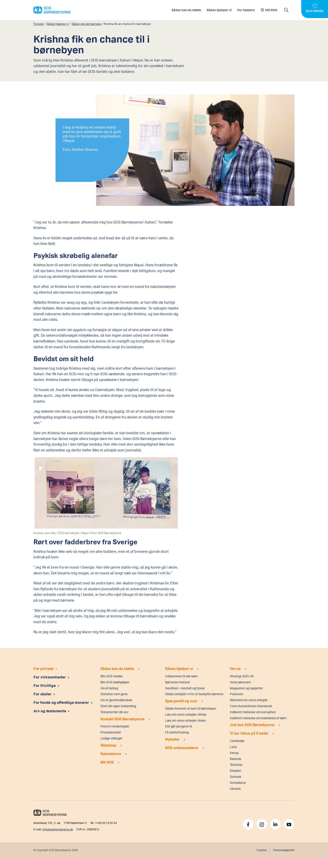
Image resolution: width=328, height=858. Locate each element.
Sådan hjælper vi (219, 10)
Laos (233, 747)
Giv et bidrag (109, 688)
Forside (38, 24)
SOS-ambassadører (182, 747)
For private (43, 668)
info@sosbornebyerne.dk (57, 829)
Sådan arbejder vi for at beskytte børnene (194, 694)
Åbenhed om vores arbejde (249, 700)
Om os (235, 668)
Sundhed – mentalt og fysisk (185, 688)
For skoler (42, 693)
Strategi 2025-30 (242, 676)
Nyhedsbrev (110, 753)
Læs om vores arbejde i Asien (185, 720)
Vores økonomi (240, 682)
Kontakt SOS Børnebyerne (122, 719)
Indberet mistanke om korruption (253, 712)
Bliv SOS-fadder (111, 676)
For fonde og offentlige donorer (61, 702)
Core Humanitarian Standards (251, 706)
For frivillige (44, 685)
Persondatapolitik (284, 850)
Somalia (235, 776)
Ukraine (235, 788)
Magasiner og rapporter (246, 688)
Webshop (108, 745)
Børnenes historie (177, 682)
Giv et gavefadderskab (116, 700)
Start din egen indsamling (118, 706)
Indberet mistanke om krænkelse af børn (258, 718)
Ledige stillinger (111, 738)
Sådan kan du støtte (186, 10)
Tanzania (236, 764)
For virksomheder (49, 676)
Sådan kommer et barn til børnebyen (190, 708)
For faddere (246, 10)
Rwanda (235, 759)
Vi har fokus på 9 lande (249, 733)
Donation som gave (114, 694)
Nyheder (172, 739)
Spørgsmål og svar (181, 700)
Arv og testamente (50, 710)
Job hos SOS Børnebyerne (252, 724)
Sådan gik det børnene (86, 24)
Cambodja (237, 741)
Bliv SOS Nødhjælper (114, 682)
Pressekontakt (110, 732)
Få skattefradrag (177, 732)
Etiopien (235, 770)
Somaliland (237, 782)
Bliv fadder (314, 11)
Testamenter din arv (114, 712)
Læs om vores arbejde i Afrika (185, 714)
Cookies (262, 850)
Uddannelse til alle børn (181, 676)
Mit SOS (271, 10)
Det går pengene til (178, 726)
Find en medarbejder (114, 726)
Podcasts (236, 694)
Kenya (234, 753)
